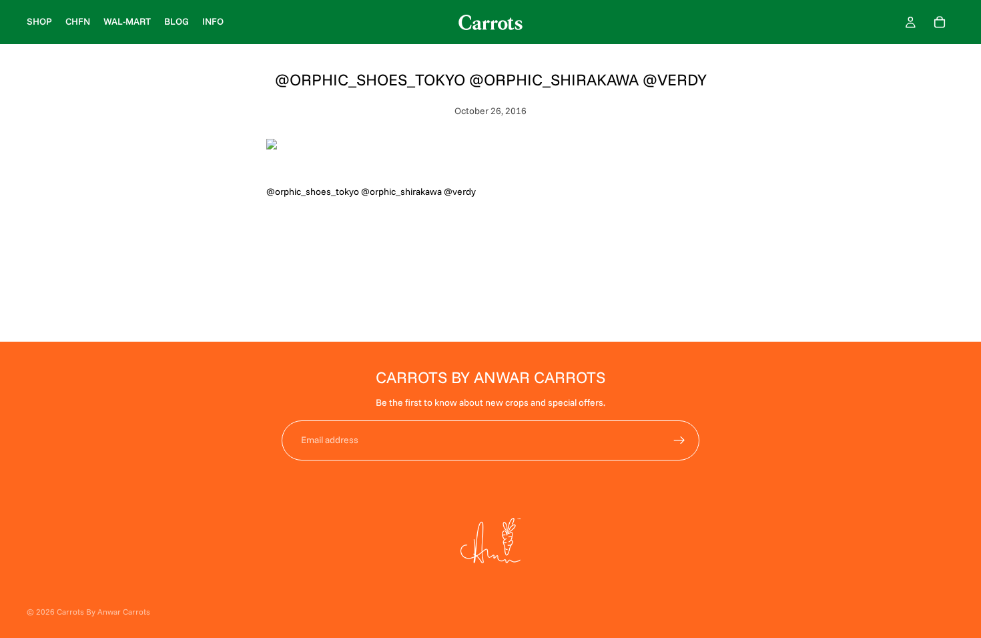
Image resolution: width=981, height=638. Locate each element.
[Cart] (939, 22)
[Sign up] (679, 440)
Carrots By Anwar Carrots (103, 612)
